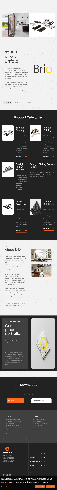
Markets (34, 1)
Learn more (18, 156)
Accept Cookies (40, 487)
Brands (38, 1)
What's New (51, 1)
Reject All (50, 487)
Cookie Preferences (6, 486)
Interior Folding (47, 129)
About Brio (18, 102)
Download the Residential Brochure (11, 342)
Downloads (28, 102)
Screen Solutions (48, 203)
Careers (43, 465)
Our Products (7, 102)
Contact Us (43, 457)
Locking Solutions (21, 203)
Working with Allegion (27, 1)
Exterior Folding (20, 129)
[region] (28, 483)
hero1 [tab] (49, 33)
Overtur (47, 1)
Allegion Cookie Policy (11, 484)
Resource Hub (18, 1)
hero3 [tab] (48, 33)
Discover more (9, 434)
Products (12, 1)
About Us (43, 1)
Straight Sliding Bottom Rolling (42, 165)
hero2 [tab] (50, 33)
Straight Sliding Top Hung (21, 167)
